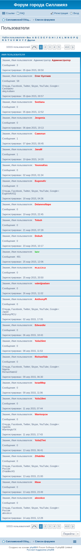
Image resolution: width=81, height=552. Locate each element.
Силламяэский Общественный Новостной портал (19, 541)
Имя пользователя (13, 54)
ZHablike (40, 456)
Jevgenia (40, 117)
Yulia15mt (40, 341)
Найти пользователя (13, 37)
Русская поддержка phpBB (40, 550)
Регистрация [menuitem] (61, 13)
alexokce (40, 498)
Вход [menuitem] (76, 13)
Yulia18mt (40, 398)
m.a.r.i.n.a (40, 267)
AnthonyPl (41, 299)
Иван (38, 482)
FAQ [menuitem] (22, 13)
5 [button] (59, 47)
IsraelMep (40, 382)
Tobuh (38, 220)
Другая (31, 40)
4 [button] (54, 47)
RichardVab (41, 356)
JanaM (38, 149)
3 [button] (50, 47)
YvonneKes (41, 165)
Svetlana (39, 102)
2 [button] (45, 47)
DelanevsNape (43, 204)
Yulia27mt (40, 440)
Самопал (40, 133)
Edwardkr (40, 325)
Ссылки (10, 13)
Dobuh (39, 236)
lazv (37, 251)
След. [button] (73, 47)
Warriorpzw (41, 414)
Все (29, 37)
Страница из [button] (34, 47)
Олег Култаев (43, 76)
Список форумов (45, 541)
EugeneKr (40, 181)
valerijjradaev (42, 283)
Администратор (61, 60)
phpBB (33, 547)
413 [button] (67, 47)
